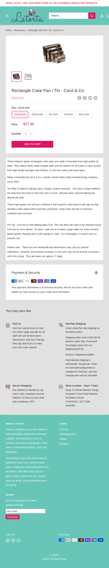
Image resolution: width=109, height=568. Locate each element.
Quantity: (16, 133)
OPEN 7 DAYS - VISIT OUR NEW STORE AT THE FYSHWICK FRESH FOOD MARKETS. (52, 3)
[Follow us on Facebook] (8, 540)
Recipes (63, 443)
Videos (63, 439)
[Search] (91, 16)
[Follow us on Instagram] (13, 540)
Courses (63, 429)
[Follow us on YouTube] (18, 540)
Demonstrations (67, 434)
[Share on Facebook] (79, 98)
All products (19, 30)
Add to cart (32, 144)
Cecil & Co (17, 98)
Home (8, 30)
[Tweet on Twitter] (90, 98)
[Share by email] (96, 98)
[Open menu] (7, 16)
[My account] (102, 15)
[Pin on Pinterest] (85, 98)
